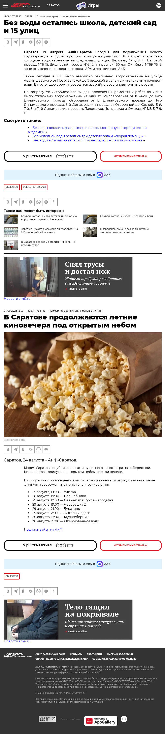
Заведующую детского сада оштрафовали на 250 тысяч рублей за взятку (49, 230)
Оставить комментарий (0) (130, 156)
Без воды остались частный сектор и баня (126, 216)
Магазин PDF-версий (120, 654)
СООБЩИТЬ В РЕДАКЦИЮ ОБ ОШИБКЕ (114, 659)
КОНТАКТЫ (76, 654)
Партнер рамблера (70, 719)
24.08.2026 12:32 (13, 310)
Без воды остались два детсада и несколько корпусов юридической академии (49, 218)
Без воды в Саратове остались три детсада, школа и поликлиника (87, 140)
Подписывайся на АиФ (43, 529)
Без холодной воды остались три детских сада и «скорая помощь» (87, 136)
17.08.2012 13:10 (12, 16)
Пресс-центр (94, 654)
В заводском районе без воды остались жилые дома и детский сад (125, 230)
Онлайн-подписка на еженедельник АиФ (61, 659)
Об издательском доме (50, 654)
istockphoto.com (14, 439)
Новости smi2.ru (17, 299)
